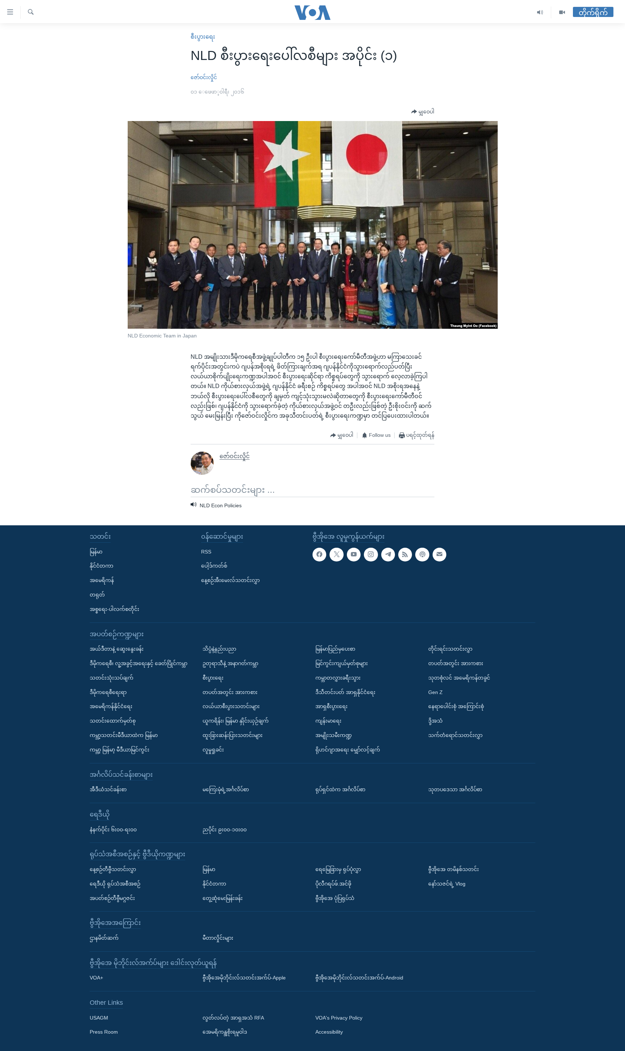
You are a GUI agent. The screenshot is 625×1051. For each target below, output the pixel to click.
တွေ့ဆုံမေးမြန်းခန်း (223, 898)
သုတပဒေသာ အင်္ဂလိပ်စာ (455, 789)
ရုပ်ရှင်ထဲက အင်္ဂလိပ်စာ (340, 789)
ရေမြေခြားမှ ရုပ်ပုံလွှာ (338, 869)
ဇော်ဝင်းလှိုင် (204, 77)
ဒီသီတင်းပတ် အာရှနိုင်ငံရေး (345, 692)
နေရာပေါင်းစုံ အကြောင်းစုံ (456, 706)
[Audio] (540, 12)
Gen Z (435, 692)
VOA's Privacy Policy (338, 1018)
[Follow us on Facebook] (319, 554)
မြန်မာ (96, 552)
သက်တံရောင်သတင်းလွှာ (455, 735)
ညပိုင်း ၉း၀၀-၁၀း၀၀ (225, 829)
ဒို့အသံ (435, 721)
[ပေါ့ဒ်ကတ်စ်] (422, 554)
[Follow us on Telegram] (388, 554)
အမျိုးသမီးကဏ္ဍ (333, 735)
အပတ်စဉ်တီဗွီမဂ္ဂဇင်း (112, 898)
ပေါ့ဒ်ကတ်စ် (214, 566)
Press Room (104, 1032)
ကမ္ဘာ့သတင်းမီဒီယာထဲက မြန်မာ (124, 735)
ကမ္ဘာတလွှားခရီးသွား (338, 678)
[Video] (562, 12)
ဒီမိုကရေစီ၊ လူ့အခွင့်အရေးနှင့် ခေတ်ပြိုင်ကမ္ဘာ (138, 663)
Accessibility (329, 1032)
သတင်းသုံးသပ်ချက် (111, 678)
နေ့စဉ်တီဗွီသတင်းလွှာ (113, 869)
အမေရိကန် (102, 580)
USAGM (99, 1018)
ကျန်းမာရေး (328, 721)
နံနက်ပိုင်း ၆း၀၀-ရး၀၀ (113, 829)
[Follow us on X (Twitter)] (336, 554)
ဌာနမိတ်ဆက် (104, 938)
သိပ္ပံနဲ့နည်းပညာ (219, 649)
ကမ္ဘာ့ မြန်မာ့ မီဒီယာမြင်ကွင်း (119, 750)
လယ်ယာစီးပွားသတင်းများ (231, 706)
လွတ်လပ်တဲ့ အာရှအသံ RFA (233, 1018)
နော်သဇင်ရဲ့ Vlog (446, 884)
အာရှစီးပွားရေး (331, 706)
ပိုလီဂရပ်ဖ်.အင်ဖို (333, 884)
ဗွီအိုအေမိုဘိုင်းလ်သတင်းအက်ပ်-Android (359, 978)
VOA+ (96, 978)
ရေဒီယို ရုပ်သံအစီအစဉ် (115, 884)
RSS (206, 552)
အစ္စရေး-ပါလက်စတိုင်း (114, 609)
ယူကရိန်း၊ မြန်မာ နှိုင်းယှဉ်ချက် (236, 721)
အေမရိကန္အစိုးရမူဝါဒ (225, 1032)
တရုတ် (97, 595)
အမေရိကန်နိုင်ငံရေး (111, 706)
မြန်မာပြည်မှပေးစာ (335, 649)
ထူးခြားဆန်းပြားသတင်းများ (233, 735)
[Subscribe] (439, 554)
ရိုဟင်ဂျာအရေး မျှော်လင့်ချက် (347, 750)
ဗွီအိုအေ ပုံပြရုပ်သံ (334, 898)
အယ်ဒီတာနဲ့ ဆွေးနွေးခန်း (117, 649)
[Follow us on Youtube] (354, 554)
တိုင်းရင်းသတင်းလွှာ (450, 649)
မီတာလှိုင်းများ (218, 938)
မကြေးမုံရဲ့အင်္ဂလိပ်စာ (226, 789)
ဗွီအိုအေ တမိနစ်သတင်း (453, 869)
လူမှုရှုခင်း (213, 750)
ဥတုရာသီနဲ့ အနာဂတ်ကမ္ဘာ (230, 663)
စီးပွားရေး (203, 37)
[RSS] (405, 554)
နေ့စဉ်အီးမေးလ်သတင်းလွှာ (230, 580)
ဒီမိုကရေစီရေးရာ (108, 692)
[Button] (422, 112)
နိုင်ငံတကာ (101, 566)
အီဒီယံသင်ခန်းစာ (108, 789)
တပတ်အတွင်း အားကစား (230, 692)
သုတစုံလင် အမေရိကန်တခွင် (459, 678)
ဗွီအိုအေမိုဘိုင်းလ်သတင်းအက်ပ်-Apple (244, 978)
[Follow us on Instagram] (371, 554)
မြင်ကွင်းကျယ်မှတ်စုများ (341, 663)
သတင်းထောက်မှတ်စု (113, 721)
